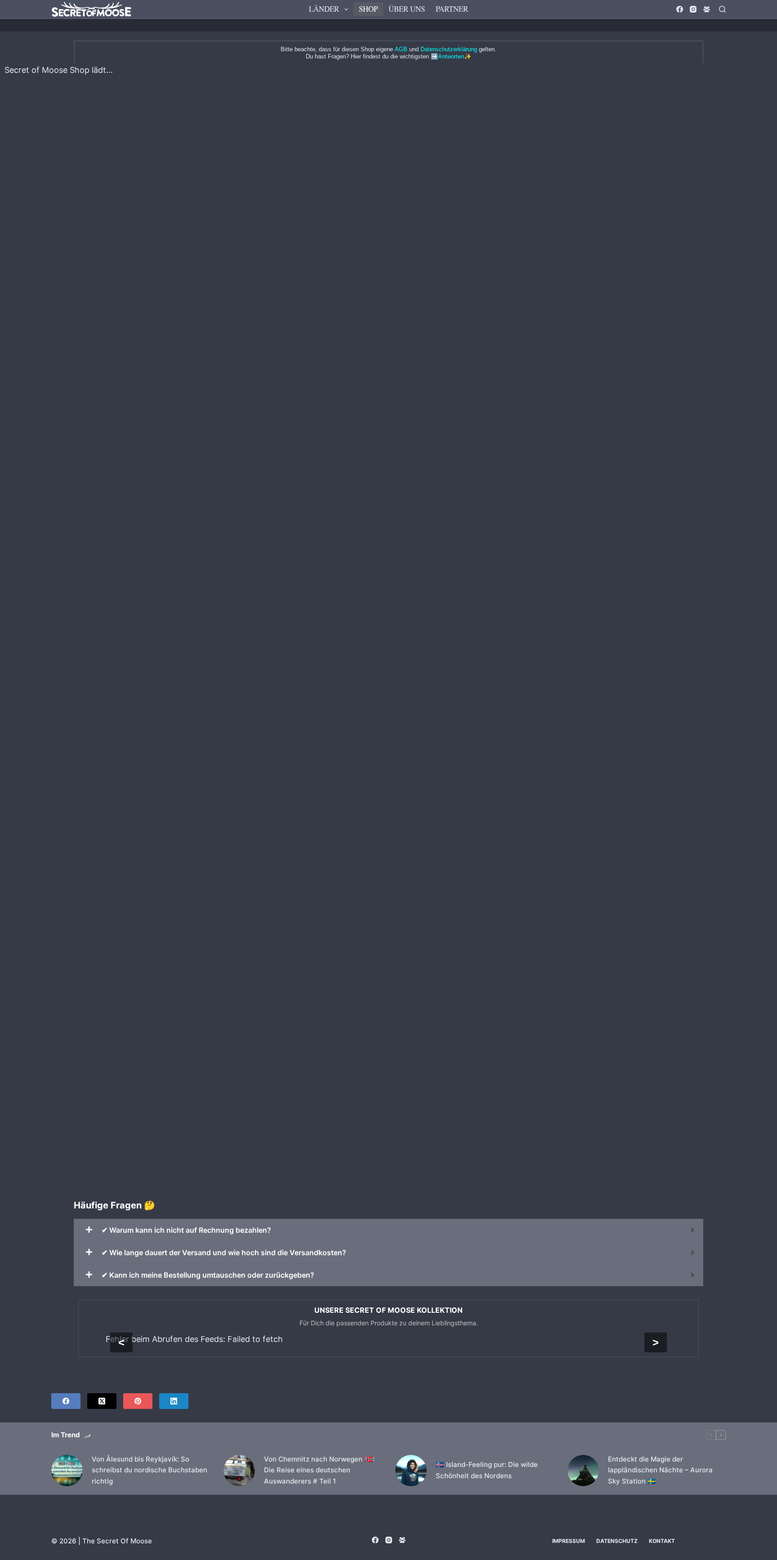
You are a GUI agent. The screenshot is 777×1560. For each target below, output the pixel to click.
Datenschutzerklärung (448, 49)
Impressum (568, 1541)
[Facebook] (679, 9)
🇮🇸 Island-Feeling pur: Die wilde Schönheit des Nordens (487, 1470)
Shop (368, 9)
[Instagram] (693, 9)
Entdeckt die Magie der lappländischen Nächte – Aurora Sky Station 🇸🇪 (660, 1470)
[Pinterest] (137, 1401)
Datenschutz (617, 1541)
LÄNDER (324, 9)
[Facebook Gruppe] (706, 9)
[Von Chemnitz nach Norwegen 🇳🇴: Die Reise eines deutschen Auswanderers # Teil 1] (239, 1470)
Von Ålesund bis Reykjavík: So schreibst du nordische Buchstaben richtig (149, 1470)
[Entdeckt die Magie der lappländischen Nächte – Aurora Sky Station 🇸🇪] (583, 1470)
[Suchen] (722, 9)
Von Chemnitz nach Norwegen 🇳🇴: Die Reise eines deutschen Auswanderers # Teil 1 (319, 1470)
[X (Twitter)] (101, 1401)
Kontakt (662, 1541)
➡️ (447, 56)
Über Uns (406, 9)
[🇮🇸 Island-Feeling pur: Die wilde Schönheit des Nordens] (411, 1470)
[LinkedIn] (173, 1401)
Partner (452, 9)
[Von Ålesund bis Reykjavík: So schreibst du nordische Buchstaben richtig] (67, 1470)
